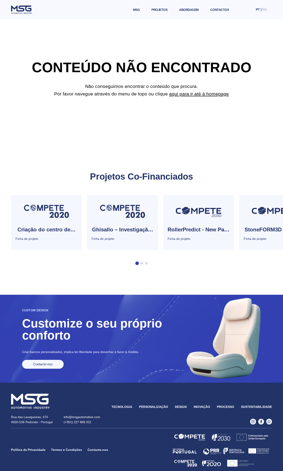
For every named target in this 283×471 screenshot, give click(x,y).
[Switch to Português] (258, 9)
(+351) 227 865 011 (77, 422)
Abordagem (189, 10)
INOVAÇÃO (202, 407)
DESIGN (181, 407)
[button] (137, 263)
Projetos (159, 10)
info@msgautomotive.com (82, 417)
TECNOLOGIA (121, 407)
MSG (136, 10)
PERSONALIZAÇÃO (153, 407)
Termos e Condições (66, 450)
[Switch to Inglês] (264, 9)
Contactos (219, 10)
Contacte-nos (98, 450)
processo (225, 407)
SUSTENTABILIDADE (256, 407)
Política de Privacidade (28, 450)
